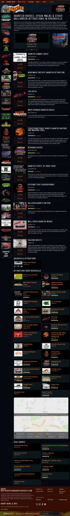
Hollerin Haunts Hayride (39, 203)
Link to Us (50, 491)
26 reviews (38, 208)
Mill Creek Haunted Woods (40, 221)
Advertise (38, 499)
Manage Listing (63, 499)
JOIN (61, 513)
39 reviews (38, 171)
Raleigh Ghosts (35, 240)
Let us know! (4, 509)
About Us (50, 489)
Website (19, 68)
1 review (37, 59)
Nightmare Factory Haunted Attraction (46, 72)
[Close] (66, 513)
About (38, 2)
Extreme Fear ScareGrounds (41, 184)
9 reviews (37, 153)
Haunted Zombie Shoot (38, 54)
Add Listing (50, 499)
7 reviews (37, 78)
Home (2, 2)
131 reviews (38, 97)
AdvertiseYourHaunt (6, 254)
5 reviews (37, 190)
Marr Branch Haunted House (41, 110)
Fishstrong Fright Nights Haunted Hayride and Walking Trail (47, 129)
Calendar (31, 2)
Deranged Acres (35, 147)
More (44, 2)
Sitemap (61, 489)
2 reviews (37, 227)
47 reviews (38, 135)
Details (19, 64)
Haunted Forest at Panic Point (42, 166)
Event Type (21, 2)
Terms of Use (39, 491)
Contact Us (39, 489)
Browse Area (11, 2)
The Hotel (32, 44)
